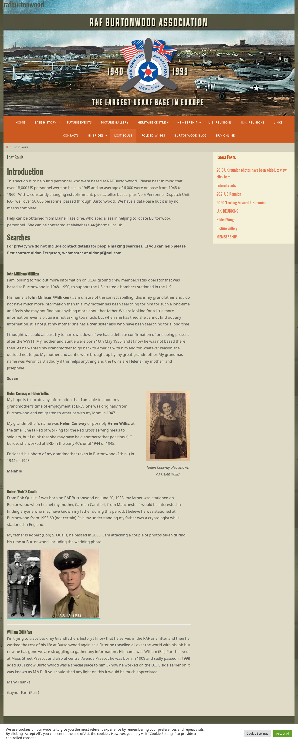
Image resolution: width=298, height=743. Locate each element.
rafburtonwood (23, 5)
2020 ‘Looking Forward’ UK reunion (241, 203)
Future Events (226, 186)
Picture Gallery (227, 228)
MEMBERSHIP (227, 237)
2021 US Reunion (229, 194)
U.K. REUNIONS (227, 211)
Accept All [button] (282, 733)
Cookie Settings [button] (257, 733)
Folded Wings (226, 220)
